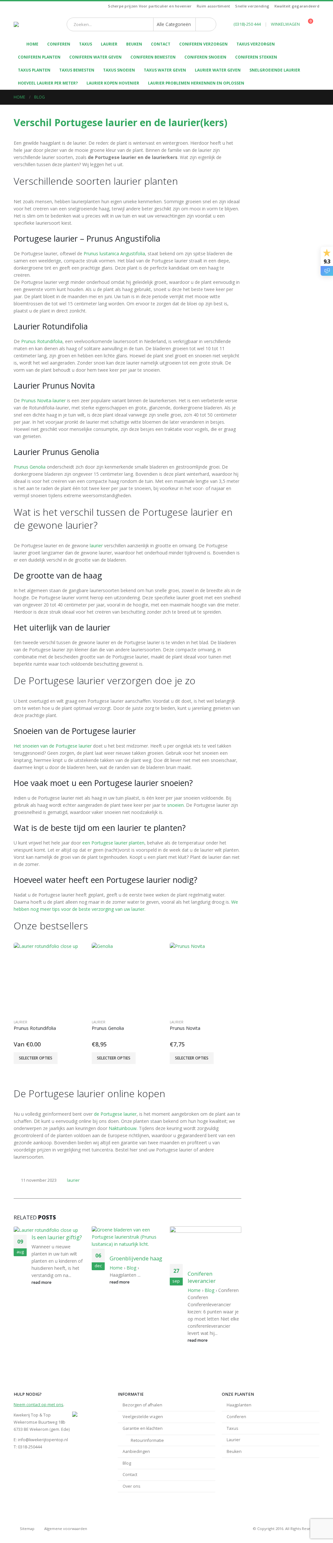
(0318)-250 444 (247, 24)
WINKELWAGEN (285, 24)
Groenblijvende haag (136, 1258)
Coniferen (58, 44)
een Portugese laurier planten (113, 843)
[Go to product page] (49, 978)
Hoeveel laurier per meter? (48, 83)
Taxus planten (34, 70)
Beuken (134, 44)
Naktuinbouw (123, 1128)
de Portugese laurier (115, 1114)
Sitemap (27, 1528)
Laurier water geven (218, 70)
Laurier (109, 44)
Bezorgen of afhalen (142, 1405)
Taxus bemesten (76, 70)
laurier (96, 545)
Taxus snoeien (119, 70)
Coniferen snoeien (205, 57)
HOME (32, 44)
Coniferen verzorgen (203, 44)
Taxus (85, 44)
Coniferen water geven (95, 57)
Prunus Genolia (30, 467)
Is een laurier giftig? (57, 1237)
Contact (160, 44)
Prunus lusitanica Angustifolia (114, 253)
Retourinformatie (147, 1440)
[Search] (206, 24)
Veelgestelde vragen (143, 1416)
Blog (131, 1268)
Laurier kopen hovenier (113, 83)
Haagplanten (239, 1405)
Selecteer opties (35, 1058)
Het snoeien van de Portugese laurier (53, 746)
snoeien (175, 805)
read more (42, 1282)
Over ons (131, 1486)
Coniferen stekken (256, 57)
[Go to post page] (48, 1230)
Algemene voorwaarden (65, 1528)
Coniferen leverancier (202, 1277)
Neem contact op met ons (38, 1404)
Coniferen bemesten (153, 57)
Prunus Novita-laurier (43, 400)
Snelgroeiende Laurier (274, 70)
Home (116, 1268)
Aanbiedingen (136, 1451)
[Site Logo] (33, 24)
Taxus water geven (165, 70)
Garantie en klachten (143, 1428)
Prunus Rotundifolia (41, 341)
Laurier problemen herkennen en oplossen (196, 83)
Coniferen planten (39, 57)
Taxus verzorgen (255, 44)
